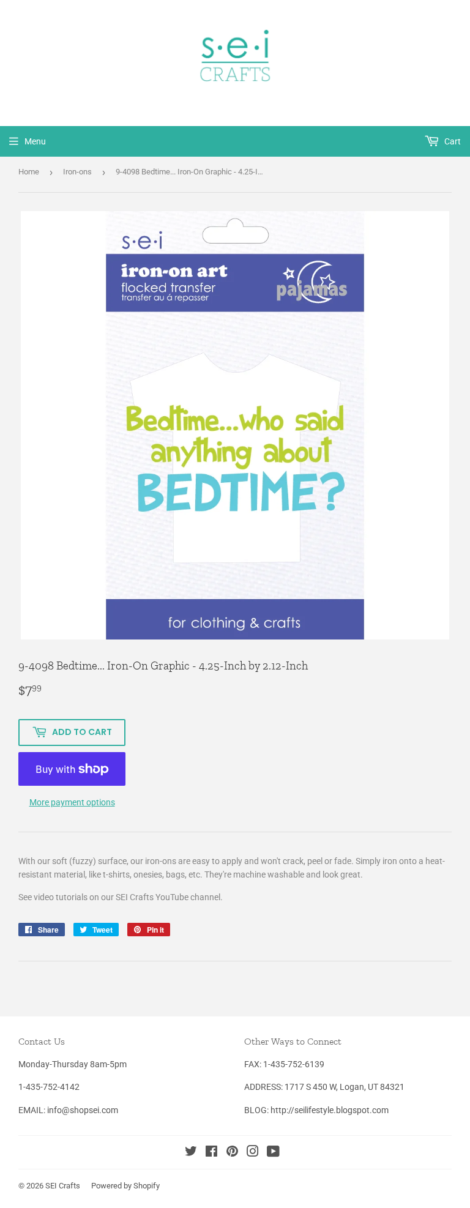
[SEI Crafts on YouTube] (273, 1153)
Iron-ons (77, 171)
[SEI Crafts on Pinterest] (232, 1153)
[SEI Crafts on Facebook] (211, 1153)
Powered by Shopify (125, 1185)
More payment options (72, 802)
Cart (451, 141)
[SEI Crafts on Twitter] (191, 1153)
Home (28, 171)
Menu (35, 141)
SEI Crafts (62, 1185)
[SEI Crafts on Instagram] (253, 1153)
